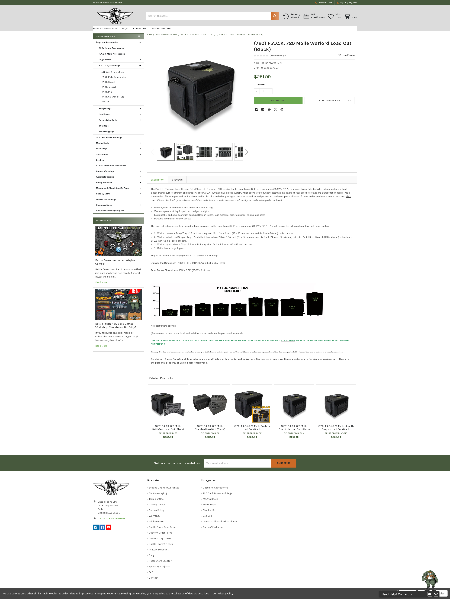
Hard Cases (104, 114)
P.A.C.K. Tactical (108, 87)
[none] (199, 90)
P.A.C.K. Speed (108, 82)
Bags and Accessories (107, 42)
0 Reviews (177, 180)
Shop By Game (103, 194)
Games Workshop (105, 171)
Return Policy (156, 510)
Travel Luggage (106, 131)
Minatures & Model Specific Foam (112, 188)
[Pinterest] (282, 109)
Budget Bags (105, 108)
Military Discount (161, 28)
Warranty (154, 515)
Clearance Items (104, 205)
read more (101, 282)
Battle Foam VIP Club (161, 544)
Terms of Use (156, 498)
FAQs (125, 28)
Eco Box (100, 160)
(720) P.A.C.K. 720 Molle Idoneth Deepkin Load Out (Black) (336, 428)
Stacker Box (102, 154)
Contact (153, 577)
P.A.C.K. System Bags (109, 65)
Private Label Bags (108, 120)
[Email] (263, 109)
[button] (329, 100)
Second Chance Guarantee (164, 487)
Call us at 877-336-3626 (112, 518)
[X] (275, 109)
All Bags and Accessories (111, 48)
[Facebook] (256, 109)
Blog (151, 555)
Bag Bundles (105, 59)
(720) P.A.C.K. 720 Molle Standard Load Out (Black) (210, 428)
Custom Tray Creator (161, 538)
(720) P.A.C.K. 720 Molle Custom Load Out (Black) (252, 428)
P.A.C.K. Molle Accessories (112, 54)
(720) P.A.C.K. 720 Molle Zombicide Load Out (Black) (294, 428)
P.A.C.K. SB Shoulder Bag (112, 97)
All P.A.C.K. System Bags (112, 72)
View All (105, 101)
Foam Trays (101, 148)
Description (157, 180)
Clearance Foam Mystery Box (110, 210)
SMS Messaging (158, 493)
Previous (152, 152)
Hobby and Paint (104, 182)
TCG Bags (104, 126)
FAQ (151, 572)
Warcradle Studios (105, 177)
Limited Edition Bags (106, 199)
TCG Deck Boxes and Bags (109, 137)
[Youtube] (108, 527)
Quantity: (260, 84)
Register (353, 2)
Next (246, 152)
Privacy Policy (157, 504)
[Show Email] (430, 594)
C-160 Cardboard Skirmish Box (111, 165)
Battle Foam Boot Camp (162, 527)
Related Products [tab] (161, 378)
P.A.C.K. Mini (106, 92)
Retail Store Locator (105, 28)
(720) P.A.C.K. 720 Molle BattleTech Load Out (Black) (168, 428)
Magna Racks (103, 143)
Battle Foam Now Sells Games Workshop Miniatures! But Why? (115, 325)
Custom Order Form (160, 532)
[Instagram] (96, 527)
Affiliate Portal (157, 521)
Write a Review (347, 55)
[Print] (269, 109)
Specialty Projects (159, 566)
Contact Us (139, 28)
